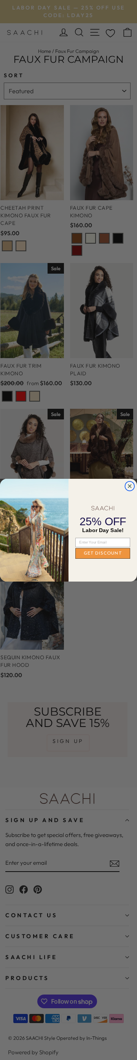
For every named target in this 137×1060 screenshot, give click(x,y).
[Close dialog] (129, 485)
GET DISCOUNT (103, 553)
